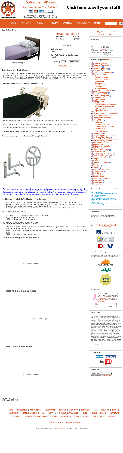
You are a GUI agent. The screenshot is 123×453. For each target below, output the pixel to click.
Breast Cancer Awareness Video (105, 308)
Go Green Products (102, 124)
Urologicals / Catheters (101, 178)
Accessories (99, 76)
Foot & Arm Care (101, 85)
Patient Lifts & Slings (101, 150)
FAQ (44, 413)
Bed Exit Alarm (100, 103)
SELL (40, 22)
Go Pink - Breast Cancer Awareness (106, 114)
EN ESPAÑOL (110, 416)
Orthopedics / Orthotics (101, 146)
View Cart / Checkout (106, 34)
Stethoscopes (98, 171)
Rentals (95, 160)
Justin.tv (106, 365)
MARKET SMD (40, 416)
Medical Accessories (100, 142)
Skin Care (96, 166)
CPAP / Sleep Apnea (100, 92)
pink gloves (103, 296)
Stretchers (97, 173)
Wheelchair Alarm (101, 110)
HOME (12, 22)
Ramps (95, 159)
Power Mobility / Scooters (102, 155)
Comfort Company (100, 74)
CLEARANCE (50, 410)
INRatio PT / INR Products (102, 135)
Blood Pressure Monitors (102, 72)
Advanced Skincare (100, 63)
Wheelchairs (97, 180)
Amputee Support (101, 78)
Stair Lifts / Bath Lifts (101, 169)
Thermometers (98, 177)
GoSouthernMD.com (59, 428)
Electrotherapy (98, 97)
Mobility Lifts (98, 144)
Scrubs (95, 164)
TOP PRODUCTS (36, 410)
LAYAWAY (28, 416)
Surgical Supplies (99, 175)
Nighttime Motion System (104, 106)
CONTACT (68, 22)
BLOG (85, 413)
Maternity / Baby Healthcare (103, 141)
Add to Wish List (65, 66)
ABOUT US (105, 410)
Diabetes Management (101, 96)
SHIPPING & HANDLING (30, 413)
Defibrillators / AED (100, 94)
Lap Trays (98, 87)
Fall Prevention (98, 101)
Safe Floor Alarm (101, 108)
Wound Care (97, 182)
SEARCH (98, 23)
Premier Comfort (101, 88)
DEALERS (98, 416)
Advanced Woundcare (101, 65)
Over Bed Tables (101, 132)
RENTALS (62, 410)
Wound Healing (98, 184)
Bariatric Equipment (100, 69)
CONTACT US (66, 416)
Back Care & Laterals (102, 79)
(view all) (108, 60)
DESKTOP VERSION (55, 422)
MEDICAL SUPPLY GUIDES (69, 413)
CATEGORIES (22, 410)
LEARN (51, 413)
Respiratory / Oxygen (101, 162)
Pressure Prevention (100, 157)
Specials (96, 168)
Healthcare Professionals (102, 117)
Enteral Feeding (99, 99)
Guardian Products (100, 115)
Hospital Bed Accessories (104, 126)
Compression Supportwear (103, 90)
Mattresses (99, 130)
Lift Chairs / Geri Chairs (102, 137)
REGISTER (78, 416)
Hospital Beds (98, 121)
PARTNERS (53, 416)
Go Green (96, 112)
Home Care (97, 119)
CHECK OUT (85, 410)
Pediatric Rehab (99, 151)
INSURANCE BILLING (98, 413)
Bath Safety (97, 70)
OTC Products (98, 148)
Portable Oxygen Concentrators (104, 153)
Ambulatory (97, 67)
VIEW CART (73, 410)
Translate (107, 376)
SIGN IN (88, 416)
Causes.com (102, 301)
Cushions (98, 83)
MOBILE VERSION (73, 422)
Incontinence (98, 133)
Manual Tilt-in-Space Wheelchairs (105, 139)
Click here (102, 49)
